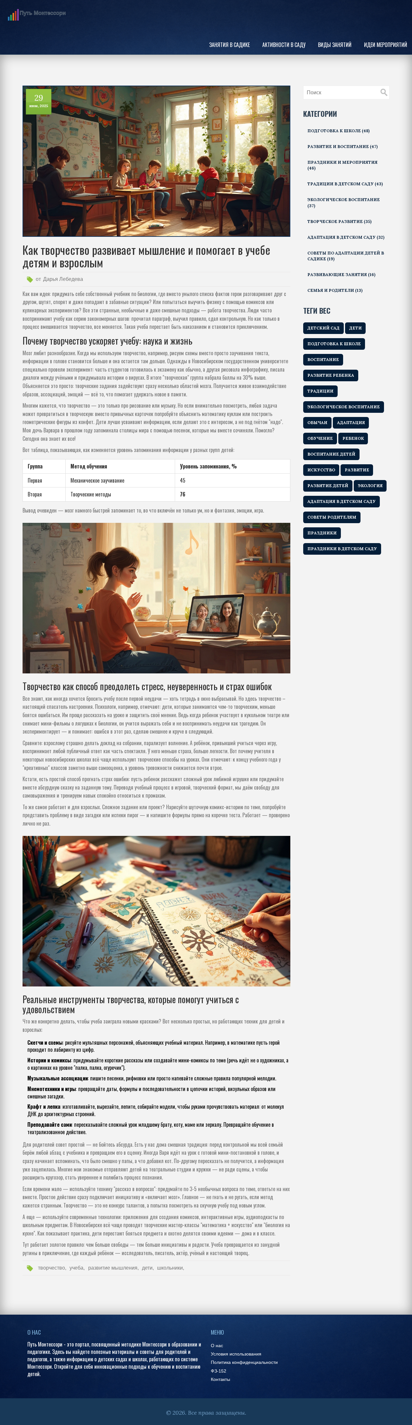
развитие (357, 470)
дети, (148, 1268)
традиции (320, 391)
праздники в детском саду (342, 548)
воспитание (323, 359)
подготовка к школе (334, 344)
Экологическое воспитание (343, 202)
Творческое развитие (339, 221)
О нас (217, 1345)
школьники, (170, 1268)
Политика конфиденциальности (244, 1362)
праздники (322, 533)
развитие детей (327, 485)
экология (370, 485)
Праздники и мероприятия (342, 165)
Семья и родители (334, 290)
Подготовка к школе (338, 131)
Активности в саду (283, 45)
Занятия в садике (229, 45)
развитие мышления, (113, 1268)
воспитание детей (331, 454)
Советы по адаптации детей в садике (345, 256)
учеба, (77, 1268)
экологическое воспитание (343, 407)
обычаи (317, 422)
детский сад (323, 328)
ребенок (353, 438)
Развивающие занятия (341, 274)
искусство (321, 470)
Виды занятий (334, 45)
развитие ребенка (330, 375)
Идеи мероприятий (385, 45)
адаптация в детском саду (341, 501)
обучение (320, 438)
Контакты (220, 1379)
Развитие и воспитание (342, 146)
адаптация (351, 422)
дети (355, 328)
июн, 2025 (38, 105)
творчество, (52, 1268)
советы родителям (331, 517)
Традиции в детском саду (345, 184)
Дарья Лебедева (63, 279)
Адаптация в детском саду (345, 237)
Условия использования (236, 1354)
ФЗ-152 (218, 1371)
